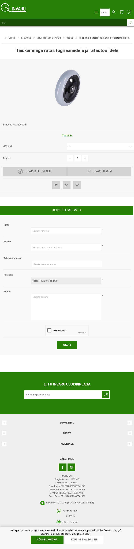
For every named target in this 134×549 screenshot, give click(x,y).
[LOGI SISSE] (113, 12)
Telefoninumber (12, 258)
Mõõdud (7, 146)
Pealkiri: (8, 274)
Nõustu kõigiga (47, 539)
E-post (7, 241)
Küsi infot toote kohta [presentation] (66, 210)
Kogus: (6, 158)
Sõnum (7, 291)
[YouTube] (71, 467)
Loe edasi (85, 534)
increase (85, 158)
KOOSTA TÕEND (129, 12)
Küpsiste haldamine (84, 539)
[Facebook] (62, 467)
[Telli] (105, 394)
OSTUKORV (121, 12)
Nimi (6, 225)
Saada (67, 345)
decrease (70, 158)
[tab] (66, 211)
